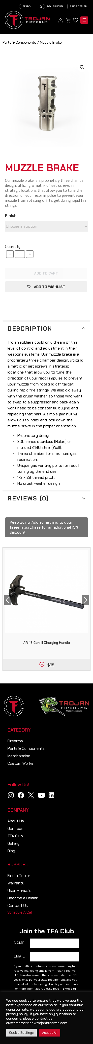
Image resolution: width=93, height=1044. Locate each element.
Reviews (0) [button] (28, 498)
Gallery (13, 843)
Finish (11, 216)
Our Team (16, 828)
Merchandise (18, 756)
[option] (46, 609)
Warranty (15, 883)
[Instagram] (10, 795)
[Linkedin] (51, 795)
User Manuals (19, 890)
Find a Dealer (78, 6)
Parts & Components (19, 42)
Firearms (15, 741)
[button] (19, 912)
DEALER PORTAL (56, 6)
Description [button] (29, 328)
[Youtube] (41, 795)
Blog (11, 851)
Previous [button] (7, 600)
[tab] (46, 328)
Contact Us (17, 905)
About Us (15, 821)
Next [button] (85, 600)
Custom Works (20, 763)
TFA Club (15, 836)
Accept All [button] (49, 1033)
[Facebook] (21, 795)
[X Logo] (31, 795)
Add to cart (46, 273)
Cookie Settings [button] (21, 1033)
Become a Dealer (22, 898)
